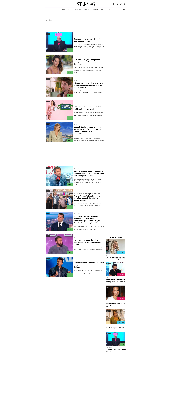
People (69, 9)
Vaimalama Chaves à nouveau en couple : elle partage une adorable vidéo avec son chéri (116, 305)
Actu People (121, 274)
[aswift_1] (86, 14)
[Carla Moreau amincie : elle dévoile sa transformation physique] (115, 316)
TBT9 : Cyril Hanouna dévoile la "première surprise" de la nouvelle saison (87, 242)
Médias (95, 9)
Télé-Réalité (78, 9)
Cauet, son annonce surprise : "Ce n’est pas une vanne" (87, 40)
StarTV (102, 9)
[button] (113, 5)
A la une (63, 9)
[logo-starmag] (86, 4)
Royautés (86, 9)
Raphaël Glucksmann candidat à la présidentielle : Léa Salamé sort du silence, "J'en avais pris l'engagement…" (87, 130)
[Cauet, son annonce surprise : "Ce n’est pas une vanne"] (59, 42)
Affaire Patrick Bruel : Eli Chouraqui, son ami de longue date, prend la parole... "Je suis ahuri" (115, 281)
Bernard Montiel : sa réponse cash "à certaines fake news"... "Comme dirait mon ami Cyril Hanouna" (89, 173)
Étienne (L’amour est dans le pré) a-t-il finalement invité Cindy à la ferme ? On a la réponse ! (88, 85)
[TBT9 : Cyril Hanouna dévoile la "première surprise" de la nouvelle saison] (59, 244)
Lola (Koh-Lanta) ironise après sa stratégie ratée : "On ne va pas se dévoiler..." (87, 62)
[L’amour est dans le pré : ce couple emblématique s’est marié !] (59, 110)
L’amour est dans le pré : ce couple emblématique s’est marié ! (87, 108)
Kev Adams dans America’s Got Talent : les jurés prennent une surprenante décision (89, 265)
